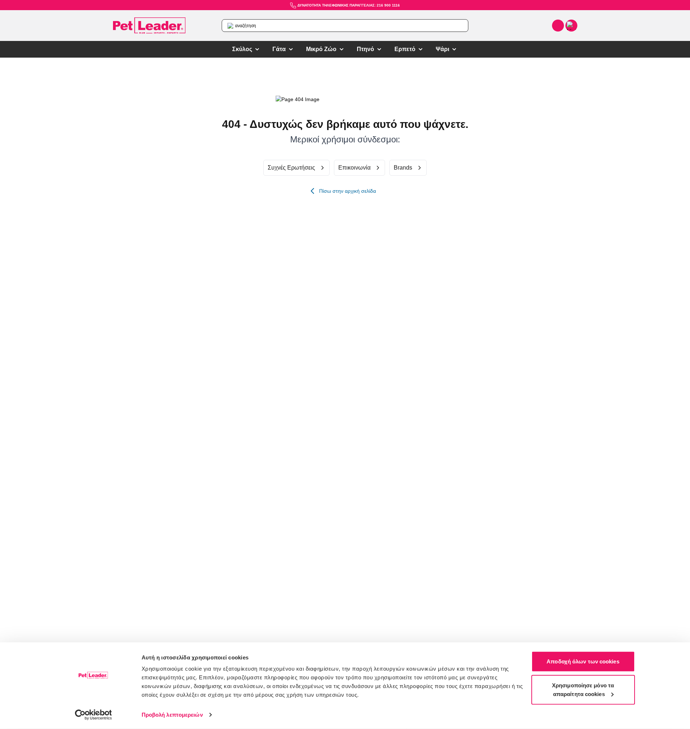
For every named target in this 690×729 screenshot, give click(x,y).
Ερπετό (404, 49)
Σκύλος (242, 49)
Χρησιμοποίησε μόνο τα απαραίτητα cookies (583, 689)
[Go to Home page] (149, 25)
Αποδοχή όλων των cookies (583, 661)
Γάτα (279, 49)
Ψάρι (442, 49)
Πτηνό (365, 49)
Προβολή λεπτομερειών (172, 715)
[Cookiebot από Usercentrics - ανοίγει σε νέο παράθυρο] (93, 714)
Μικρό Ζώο (321, 49)
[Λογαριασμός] (558, 26)
